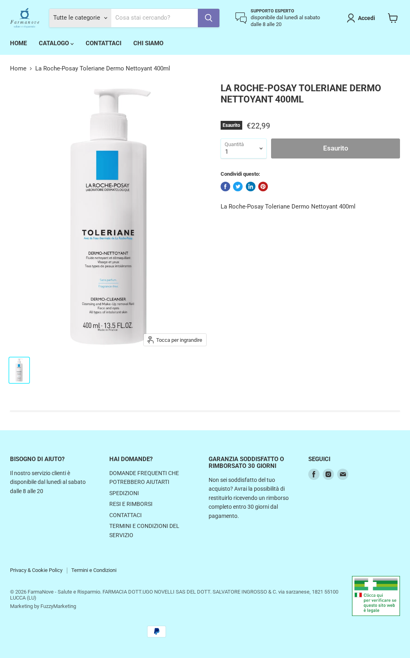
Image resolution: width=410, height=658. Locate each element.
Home (18, 68)
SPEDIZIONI (124, 493)
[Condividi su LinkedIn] (250, 186)
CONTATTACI (103, 43)
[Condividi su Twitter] (238, 186)
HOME (18, 43)
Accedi (366, 18)
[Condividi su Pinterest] (263, 186)
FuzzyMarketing (58, 606)
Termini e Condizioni (94, 570)
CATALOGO (54, 43)
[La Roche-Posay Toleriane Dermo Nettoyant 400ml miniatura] (19, 370)
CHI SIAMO (148, 43)
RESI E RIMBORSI (131, 504)
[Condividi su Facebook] (225, 186)
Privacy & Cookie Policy (36, 570)
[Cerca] (208, 18)
